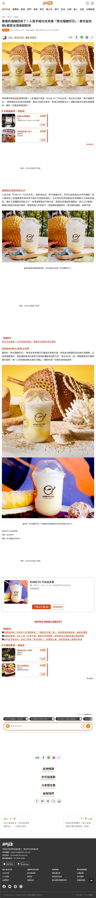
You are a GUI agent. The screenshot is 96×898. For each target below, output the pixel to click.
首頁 (3, 17)
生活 (63, 9)
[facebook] (4, 886)
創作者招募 (31, 873)
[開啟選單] (3, 3)
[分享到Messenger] (87, 37)
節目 (23, 9)
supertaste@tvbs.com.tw (20, 852)
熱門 (29, 9)
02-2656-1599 (19, 858)
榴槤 (17, 98)
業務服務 (55, 869)
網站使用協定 (57, 876)
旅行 (42, 9)
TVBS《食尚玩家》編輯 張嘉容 (21, 37)
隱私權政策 (56, 873)
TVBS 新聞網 (88, 895)
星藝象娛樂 (81, 880)
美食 (35, 9)
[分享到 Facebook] (76, 37)
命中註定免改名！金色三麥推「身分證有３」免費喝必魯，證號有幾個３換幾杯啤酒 (43, 639)
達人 (76, 9)
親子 (57, 9)
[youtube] (9, 886)
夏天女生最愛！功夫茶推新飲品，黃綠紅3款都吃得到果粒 (29, 341)
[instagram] (21, 886)
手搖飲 (15, 17)
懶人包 (49, 9)
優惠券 (15, 9)
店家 (82, 9)
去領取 (43, 125)
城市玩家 (6, 9)
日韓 (69, 9)
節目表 (29, 876)
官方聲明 (80, 876)
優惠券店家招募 (33, 869)
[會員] (92, 3)
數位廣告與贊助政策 (59, 880)
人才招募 (5, 876)
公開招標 (80, 873)
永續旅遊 (90, 9)
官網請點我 (34, 588)
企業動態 (5, 880)
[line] (15, 886)
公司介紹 (5, 873)
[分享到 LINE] (82, 37)
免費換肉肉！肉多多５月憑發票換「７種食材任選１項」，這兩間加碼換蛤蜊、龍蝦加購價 (45, 632)
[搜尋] (87, 3)
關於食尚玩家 (7, 869)
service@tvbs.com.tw (19, 855)
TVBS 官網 (79, 895)
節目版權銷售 (82, 869)
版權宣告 (30, 880)
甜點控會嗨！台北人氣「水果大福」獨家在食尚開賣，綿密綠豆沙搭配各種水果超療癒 (44, 635)
